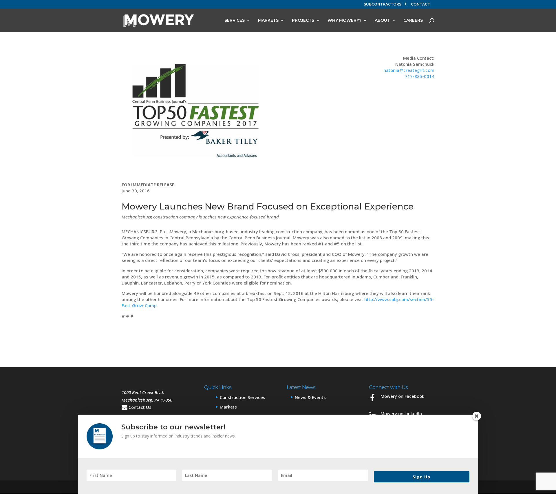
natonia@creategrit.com (408, 70)
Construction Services (242, 397)
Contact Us (140, 407)
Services (234, 20)
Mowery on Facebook (402, 396)
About (382, 20)
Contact (420, 4)
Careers (413, 20)
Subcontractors (382, 4)
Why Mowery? (344, 20)
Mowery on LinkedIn (401, 413)
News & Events (310, 397)
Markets (268, 20)
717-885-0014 (419, 76)
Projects (303, 20)
